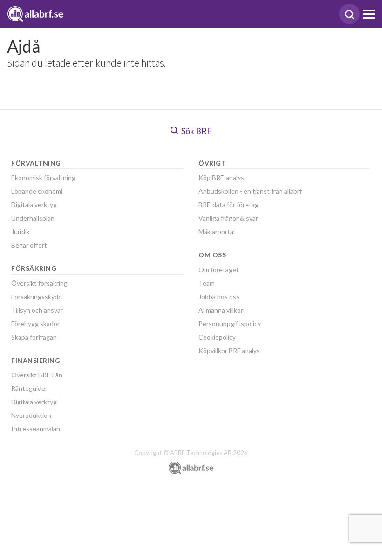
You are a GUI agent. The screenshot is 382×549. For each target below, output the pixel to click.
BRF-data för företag (228, 204)
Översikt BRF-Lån (36, 375)
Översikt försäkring (39, 283)
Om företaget (218, 270)
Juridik (20, 231)
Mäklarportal (216, 231)
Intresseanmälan (35, 429)
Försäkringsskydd (36, 297)
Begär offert (29, 245)
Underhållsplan (33, 218)
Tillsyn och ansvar (37, 310)
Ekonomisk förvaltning (43, 177)
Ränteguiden (30, 388)
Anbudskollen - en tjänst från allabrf (250, 191)
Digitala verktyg (34, 204)
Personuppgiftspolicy (229, 324)
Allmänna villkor (220, 310)
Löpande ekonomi (36, 191)
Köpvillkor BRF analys (229, 351)
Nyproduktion (31, 415)
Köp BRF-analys (221, 177)
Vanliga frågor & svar (228, 218)
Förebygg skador (35, 324)
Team (206, 283)
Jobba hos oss (218, 297)
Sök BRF (196, 131)
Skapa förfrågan (34, 337)
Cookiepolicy (217, 337)
